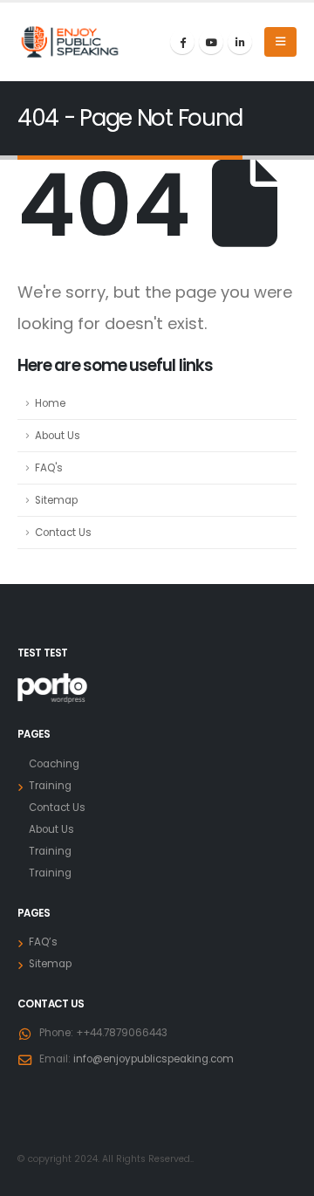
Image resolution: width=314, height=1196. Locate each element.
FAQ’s (43, 942)
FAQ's (49, 468)
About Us (57, 436)
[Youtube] (211, 42)
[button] (280, 42)
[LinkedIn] (240, 42)
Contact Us (63, 533)
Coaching (54, 764)
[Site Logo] (69, 42)
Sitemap (56, 500)
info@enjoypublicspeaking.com (153, 1059)
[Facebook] (182, 42)
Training (50, 786)
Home (50, 403)
